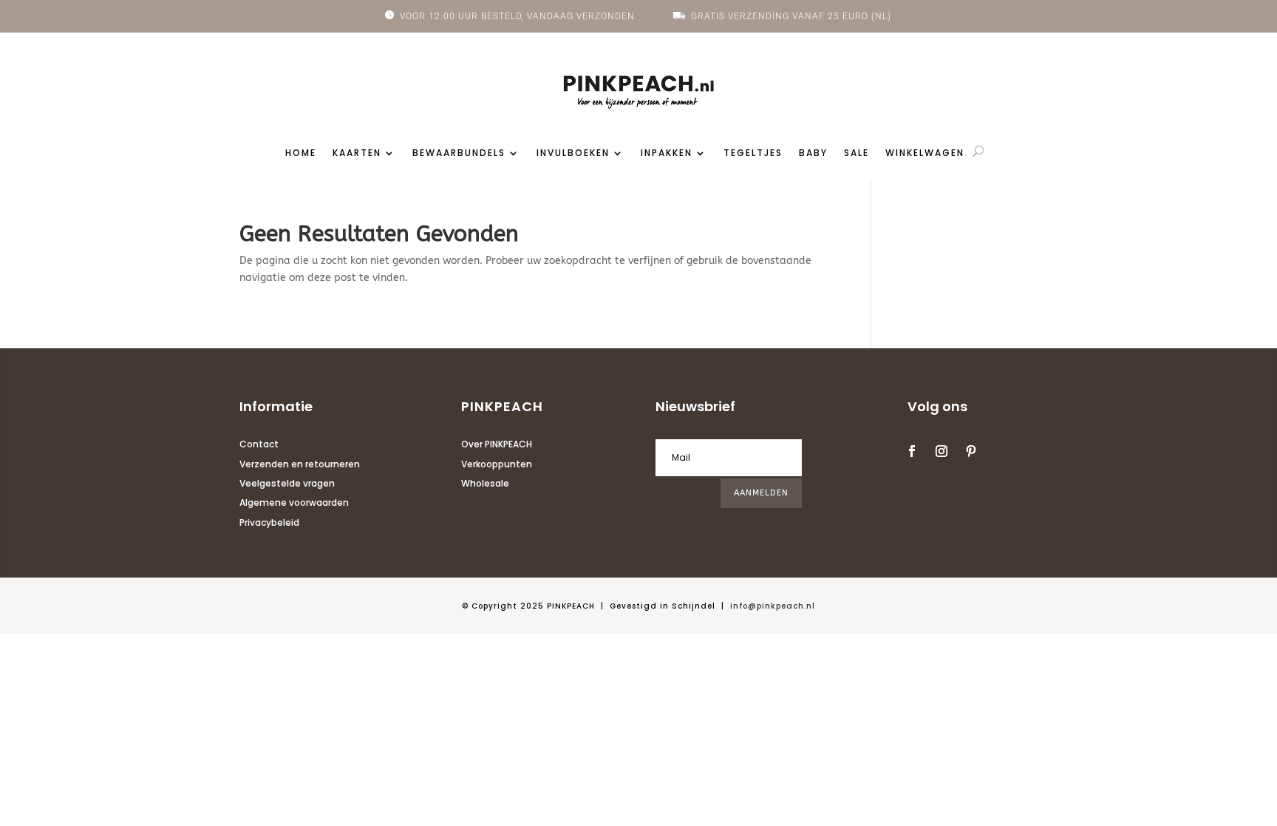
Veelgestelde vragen (287, 483)
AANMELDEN (761, 493)
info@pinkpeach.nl (772, 606)
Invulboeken (573, 153)
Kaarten (357, 153)
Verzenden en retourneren (299, 464)
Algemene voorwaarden (294, 502)
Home (300, 153)
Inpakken (666, 153)
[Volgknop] (912, 451)
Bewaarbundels (458, 153)
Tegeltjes (753, 153)
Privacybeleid (269, 522)
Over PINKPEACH (496, 444)
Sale (856, 153)
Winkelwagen (924, 153)
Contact (259, 444)
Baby (813, 153)
